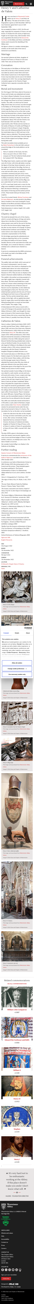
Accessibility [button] (5, 1239)
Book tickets (18, 4)
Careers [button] (3, 1248)
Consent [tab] (6, 633)
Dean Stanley (17, 405)
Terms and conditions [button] (7, 1298)
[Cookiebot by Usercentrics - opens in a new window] (24, 628)
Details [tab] (17, 633)
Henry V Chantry (19, 564)
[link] (14, 1284)
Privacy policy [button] (5, 1296)
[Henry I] (17, 1148)
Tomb (3, 568)
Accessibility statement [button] (7, 1300)
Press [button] (3, 1245)
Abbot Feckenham (8, 145)
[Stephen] (17, 1118)
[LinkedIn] (16, 1269)
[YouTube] (13, 1269)
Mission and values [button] (7, 1233)
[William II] (17, 1059)
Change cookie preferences (16, 668)
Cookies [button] (3, 1295)
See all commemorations (17, 983)
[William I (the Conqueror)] (17, 998)
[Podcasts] (20, 1270)
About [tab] (28, 633)
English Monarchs (6, 540)
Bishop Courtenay (23, 197)
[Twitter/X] (6, 1269)
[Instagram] (9, 1269)
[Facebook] (2, 1269)
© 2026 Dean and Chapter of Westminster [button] (12, 1291)
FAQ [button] (2, 1236)
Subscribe (6, 1278)
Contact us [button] (4, 1242)
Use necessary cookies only (17, 674)
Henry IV (18, 18)
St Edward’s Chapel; (7, 564)
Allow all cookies (17, 663)
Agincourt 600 (5, 537)
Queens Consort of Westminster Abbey (13, 453)
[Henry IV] (17, 1087)
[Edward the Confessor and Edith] (17, 1028)
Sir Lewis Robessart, (7, 199)
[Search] (27, 4)
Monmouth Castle (23, 16)
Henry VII (12, 332)
